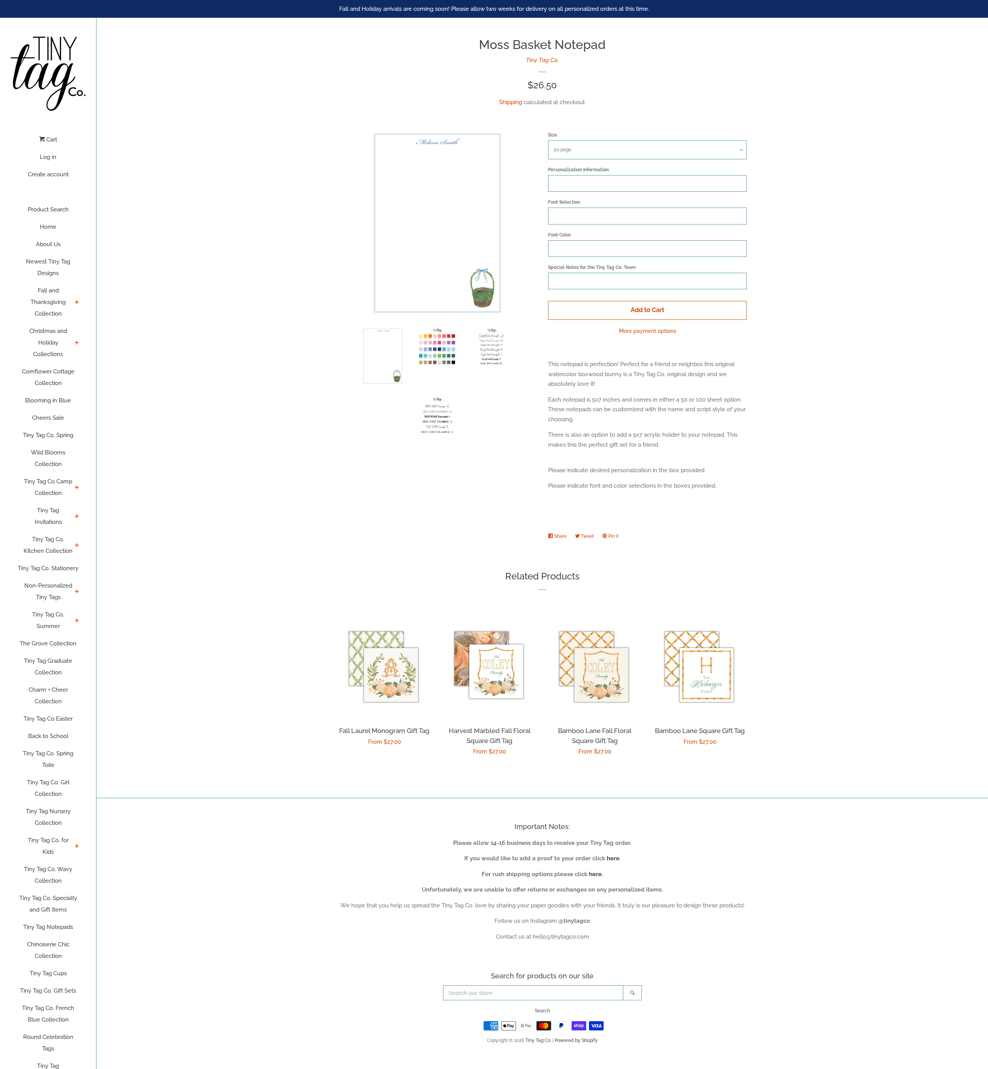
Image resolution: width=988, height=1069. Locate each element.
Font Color (559, 235)
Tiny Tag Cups (48, 973)
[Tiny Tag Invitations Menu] (77, 517)
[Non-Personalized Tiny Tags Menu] (77, 592)
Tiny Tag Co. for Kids (48, 846)
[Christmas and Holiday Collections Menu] (77, 343)
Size (552, 135)
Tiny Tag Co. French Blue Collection (48, 1014)
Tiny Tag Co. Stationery (48, 568)
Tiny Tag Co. (542, 60)
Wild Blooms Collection (48, 458)
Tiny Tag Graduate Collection (48, 666)
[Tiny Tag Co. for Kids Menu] (77, 847)
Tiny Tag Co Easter (48, 718)
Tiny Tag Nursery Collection (48, 817)
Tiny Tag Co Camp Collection (48, 487)
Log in (48, 157)
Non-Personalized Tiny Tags (48, 591)
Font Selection (564, 202)
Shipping (510, 102)
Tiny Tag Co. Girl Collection (48, 788)
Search (542, 1010)
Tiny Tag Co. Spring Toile (48, 759)
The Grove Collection (48, 643)
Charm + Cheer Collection (48, 695)
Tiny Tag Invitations (48, 516)
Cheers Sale (48, 417)
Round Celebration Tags (48, 1043)
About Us (48, 244)
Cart (51, 139)
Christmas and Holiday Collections (48, 343)
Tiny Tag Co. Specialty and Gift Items (48, 904)
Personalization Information (578, 169)
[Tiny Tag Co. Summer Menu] (77, 621)
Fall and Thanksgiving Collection (48, 302)
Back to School (48, 736)
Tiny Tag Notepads (48, 927)
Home (48, 226)
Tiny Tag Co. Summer (48, 620)
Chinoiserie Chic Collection (48, 950)
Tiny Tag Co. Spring (48, 435)
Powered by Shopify (576, 1040)
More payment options (647, 331)
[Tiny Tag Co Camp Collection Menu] (77, 488)
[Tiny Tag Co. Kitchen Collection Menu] (77, 546)
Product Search (48, 209)
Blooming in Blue (48, 400)
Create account (48, 174)
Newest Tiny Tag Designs (48, 267)
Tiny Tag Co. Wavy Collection (48, 875)
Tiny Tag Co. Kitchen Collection (48, 545)
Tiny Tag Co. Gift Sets (48, 990)
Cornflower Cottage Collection (48, 377)
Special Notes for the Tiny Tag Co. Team (592, 267)
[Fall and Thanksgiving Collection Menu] (77, 303)
